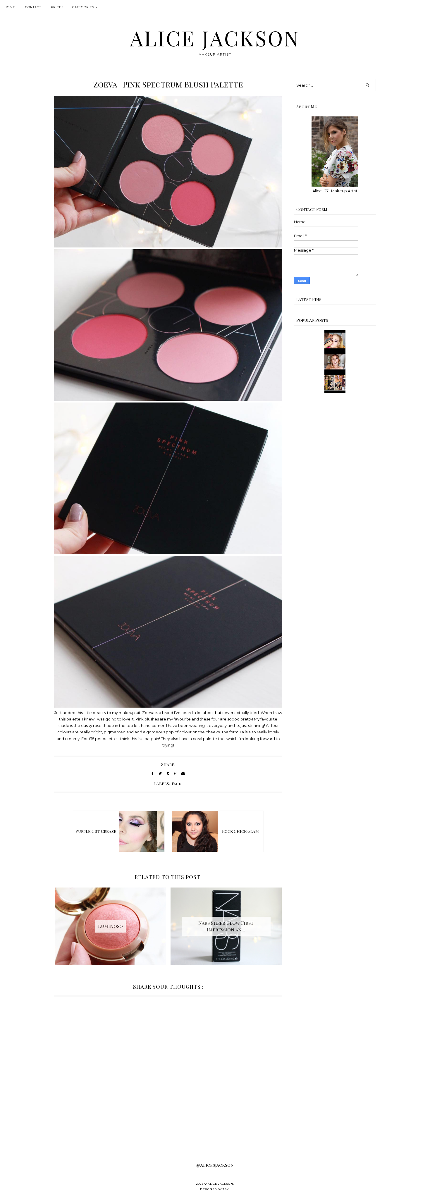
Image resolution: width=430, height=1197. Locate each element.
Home (9, 7)
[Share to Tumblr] (168, 773)
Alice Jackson (215, 37)
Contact (33, 7)
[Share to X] (160, 773)
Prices (57, 7)
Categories (83, 7)
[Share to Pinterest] (175, 773)
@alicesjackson (215, 1165)
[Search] (367, 85)
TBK (226, 1189)
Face (176, 783)
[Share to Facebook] (153, 773)
